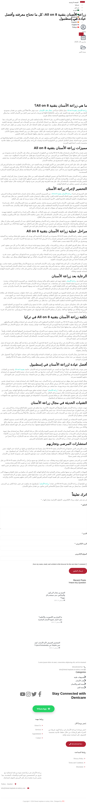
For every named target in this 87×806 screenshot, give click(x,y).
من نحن (77, 7)
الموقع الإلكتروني (81, 554)
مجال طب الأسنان (45, 110)
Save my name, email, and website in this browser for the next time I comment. (58, 564)
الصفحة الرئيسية (74, 2)
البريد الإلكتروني (81, 544)
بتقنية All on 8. (19, 369)
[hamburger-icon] (82, 2)
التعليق (84, 505)
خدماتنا (77, 5)
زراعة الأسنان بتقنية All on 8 (77, 110)
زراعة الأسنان (71, 281)
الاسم (84, 533)
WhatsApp (43, 709)
